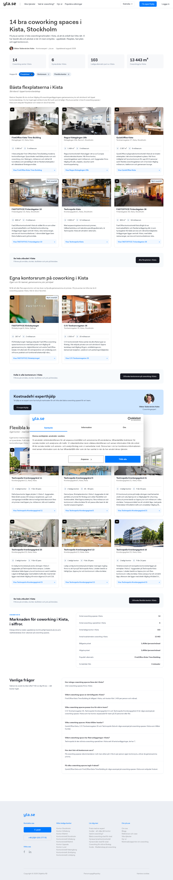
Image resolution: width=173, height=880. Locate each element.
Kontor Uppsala (62, 844)
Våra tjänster (29, 4)
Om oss (125, 828)
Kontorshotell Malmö (64, 842)
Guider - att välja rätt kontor (100, 831)
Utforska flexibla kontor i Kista (144, 600)
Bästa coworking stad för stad (100, 836)
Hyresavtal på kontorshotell (99, 839)
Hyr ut (59, 4)
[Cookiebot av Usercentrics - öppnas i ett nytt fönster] (130, 419)
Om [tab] (124, 427)
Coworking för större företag (100, 844)
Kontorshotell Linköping (65, 855)
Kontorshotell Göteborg (65, 839)
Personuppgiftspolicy (92, 873)
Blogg (124, 831)
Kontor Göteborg (63, 831)
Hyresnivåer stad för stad (98, 842)
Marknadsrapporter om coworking (135, 842)
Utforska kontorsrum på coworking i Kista (139, 376)
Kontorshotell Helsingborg (66, 850)
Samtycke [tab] (48, 428)
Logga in (165, 4)
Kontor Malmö (62, 834)
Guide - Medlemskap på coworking (102, 847)
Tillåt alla (123, 459)
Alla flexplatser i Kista (147, 260)
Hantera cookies (143, 873)
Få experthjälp (148, 4)
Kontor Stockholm (63, 828)
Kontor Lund (61, 847)
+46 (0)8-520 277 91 (37, 837)
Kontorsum (43, 74)
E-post (37, 829)
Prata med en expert (97, 828)
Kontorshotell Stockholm (66, 836)
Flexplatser (26, 74)
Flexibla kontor (61, 74)
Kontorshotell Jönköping (66, 852)
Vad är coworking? (46, 4)
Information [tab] (86, 427)
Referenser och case (129, 834)
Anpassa (85, 459)
